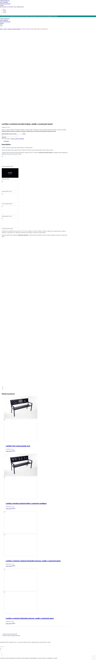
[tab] (37, 141)
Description (6, 141)
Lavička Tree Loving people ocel (18, 446)
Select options (9, 451)
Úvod (4, 9)
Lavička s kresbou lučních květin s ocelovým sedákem (26, 503)
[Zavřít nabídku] (0, 650)
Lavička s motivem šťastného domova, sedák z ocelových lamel (30, 618)
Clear (24, 133)
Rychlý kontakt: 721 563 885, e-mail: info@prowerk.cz (12, 6)
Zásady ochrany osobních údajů (10, 634)
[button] (36, 387)
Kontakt (4, 10)
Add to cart (4, 137)
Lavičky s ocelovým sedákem (17, 138)
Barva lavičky (5, 133)
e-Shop (4, 12)
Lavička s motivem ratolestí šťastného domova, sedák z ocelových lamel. (33, 561)
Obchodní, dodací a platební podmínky (11, 635)
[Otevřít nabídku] (1, 25)
